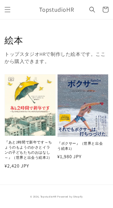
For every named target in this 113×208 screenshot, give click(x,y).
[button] (7, 9)
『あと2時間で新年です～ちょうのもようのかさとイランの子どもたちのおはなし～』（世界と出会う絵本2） (28, 149)
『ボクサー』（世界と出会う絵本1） (80, 146)
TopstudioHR (48, 196)
